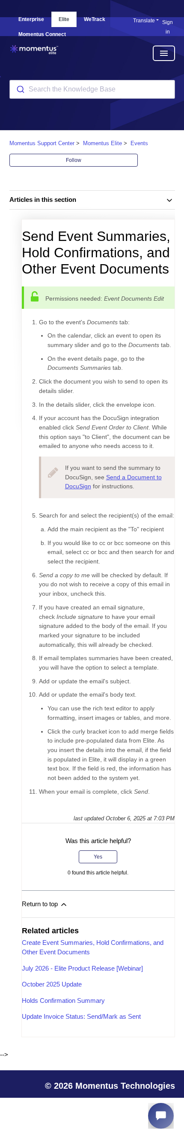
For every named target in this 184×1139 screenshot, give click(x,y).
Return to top (40, 904)
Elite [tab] (64, 19)
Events (139, 143)
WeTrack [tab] (94, 19)
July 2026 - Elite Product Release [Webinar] (82, 968)
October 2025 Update (52, 984)
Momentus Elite (102, 143)
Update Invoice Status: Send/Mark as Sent (81, 1016)
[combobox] (92, 89)
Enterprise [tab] (31, 19)
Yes (98, 857)
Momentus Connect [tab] (42, 34)
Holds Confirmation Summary (63, 1000)
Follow (73, 160)
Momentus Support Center (41, 143)
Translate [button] (144, 21)
